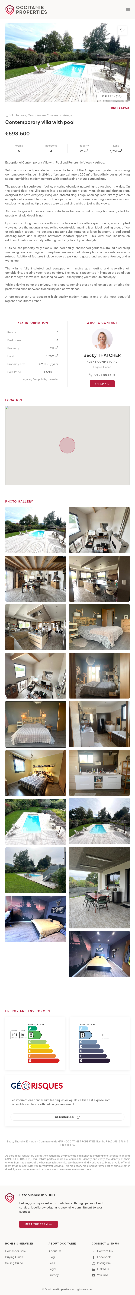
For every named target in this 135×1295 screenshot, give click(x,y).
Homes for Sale (15, 1251)
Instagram (104, 1263)
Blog (52, 1257)
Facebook (104, 1257)
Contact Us (105, 1251)
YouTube (102, 1275)
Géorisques (65, 1117)
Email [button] (104, 383)
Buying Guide (14, 1257)
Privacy (54, 1275)
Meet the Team (37, 1224)
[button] (128, 10)
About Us (55, 1251)
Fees (52, 1263)
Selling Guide (14, 1263)
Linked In (103, 1269)
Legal (52, 1269)
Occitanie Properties (57, 1289)
